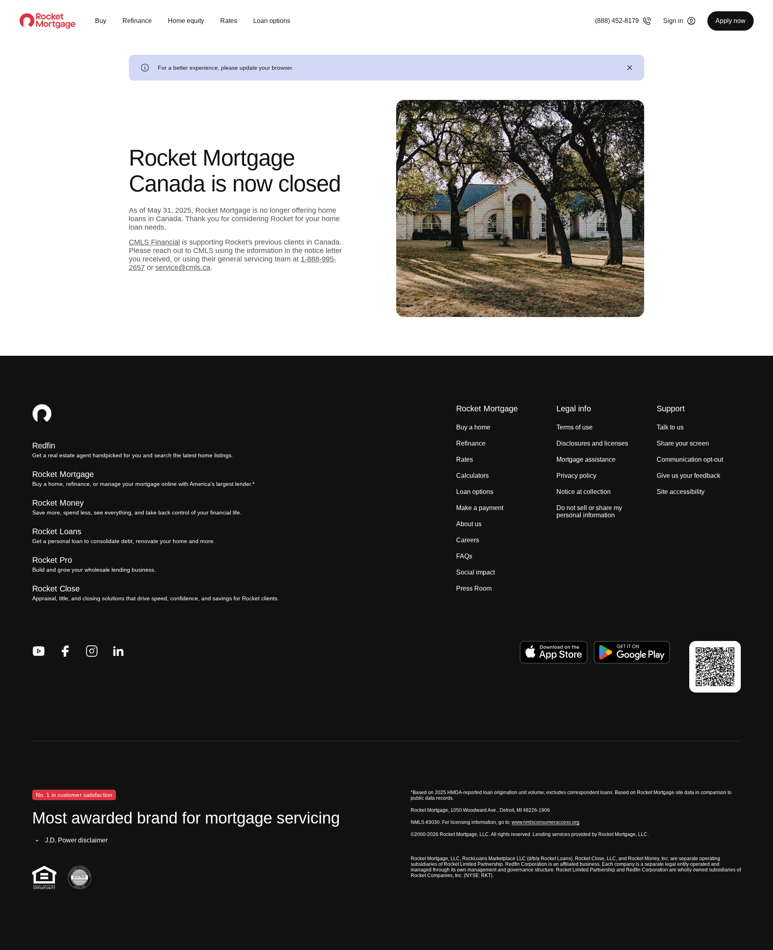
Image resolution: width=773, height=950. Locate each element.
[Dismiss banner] (630, 68)
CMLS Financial (154, 242)
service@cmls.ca (182, 267)
